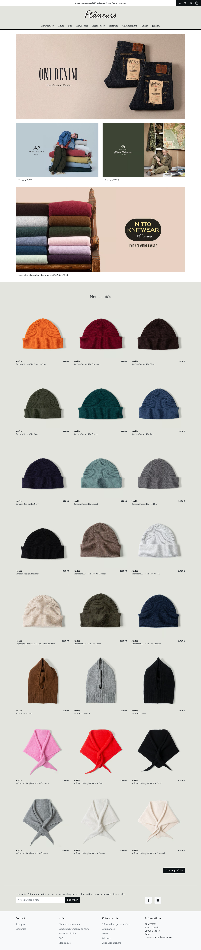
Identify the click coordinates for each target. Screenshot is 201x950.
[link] (42, 331)
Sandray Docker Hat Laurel (86, 504)
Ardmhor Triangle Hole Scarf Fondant (32, 783)
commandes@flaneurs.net (158, 937)
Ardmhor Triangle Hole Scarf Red (88, 783)
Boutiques (21, 929)
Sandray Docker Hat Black (27, 574)
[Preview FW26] (57, 150)
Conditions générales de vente (74, 929)
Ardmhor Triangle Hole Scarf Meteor (32, 853)
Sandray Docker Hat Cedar (27, 434)
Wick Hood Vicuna (24, 713)
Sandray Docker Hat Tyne (143, 434)
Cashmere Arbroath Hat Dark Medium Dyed (35, 644)
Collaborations (129, 25)
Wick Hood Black (139, 713)
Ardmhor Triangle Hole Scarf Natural (148, 853)
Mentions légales (67, 933)
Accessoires (98, 25)
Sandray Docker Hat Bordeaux (87, 364)
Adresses (106, 938)
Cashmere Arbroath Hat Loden (87, 644)
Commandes (108, 929)
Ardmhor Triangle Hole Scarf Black (147, 783)
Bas (70, 25)
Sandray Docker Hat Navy (27, 504)
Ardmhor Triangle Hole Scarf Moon (89, 853)
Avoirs (105, 933)
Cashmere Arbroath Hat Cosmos (146, 644)
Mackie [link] (19, 361)
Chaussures (82, 25)
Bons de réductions (111, 943)
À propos (20, 924)
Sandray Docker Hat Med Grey (145, 504)
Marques (113, 25)
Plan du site (65, 943)
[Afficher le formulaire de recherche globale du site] (180, 3)
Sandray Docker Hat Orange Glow (31, 364)
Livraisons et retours (69, 924)
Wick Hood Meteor (82, 713)
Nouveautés (47, 25)
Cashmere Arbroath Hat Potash (146, 574)
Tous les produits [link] (174, 870)
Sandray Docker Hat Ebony (143, 364)
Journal (156, 25)
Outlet (145, 25)
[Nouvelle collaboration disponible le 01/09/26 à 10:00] (100, 229)
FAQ (61, 938)
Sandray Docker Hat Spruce (86, 434)
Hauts (61, 25)
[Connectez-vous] (191, 3)
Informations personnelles (115, 924)
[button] (197, 3)
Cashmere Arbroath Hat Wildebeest (90, 574)
